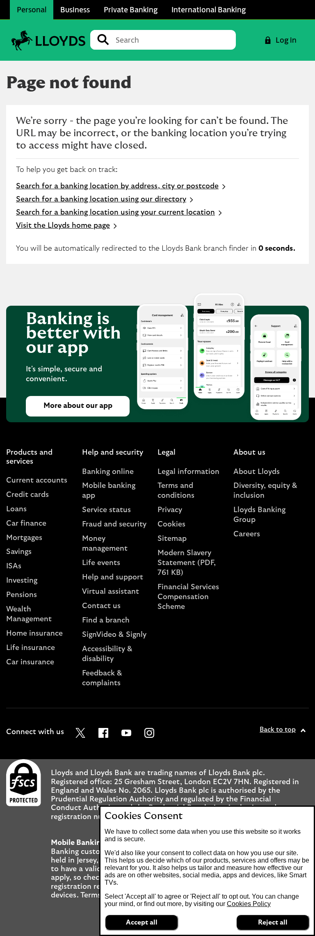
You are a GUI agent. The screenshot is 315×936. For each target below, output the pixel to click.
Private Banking (131, 9)
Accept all (142, 922)
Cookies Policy (249, 903)
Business (75, 9)
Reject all (273, 922)
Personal (31, 9)
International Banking (208, 9)
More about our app (77, 406)
